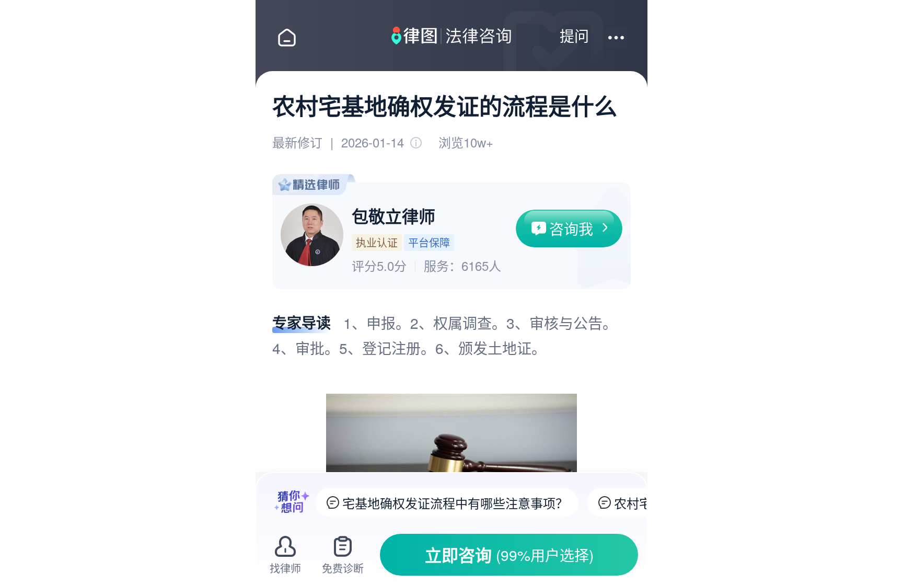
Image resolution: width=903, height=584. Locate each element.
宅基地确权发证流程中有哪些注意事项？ (455, 503)
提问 (574, 35)
